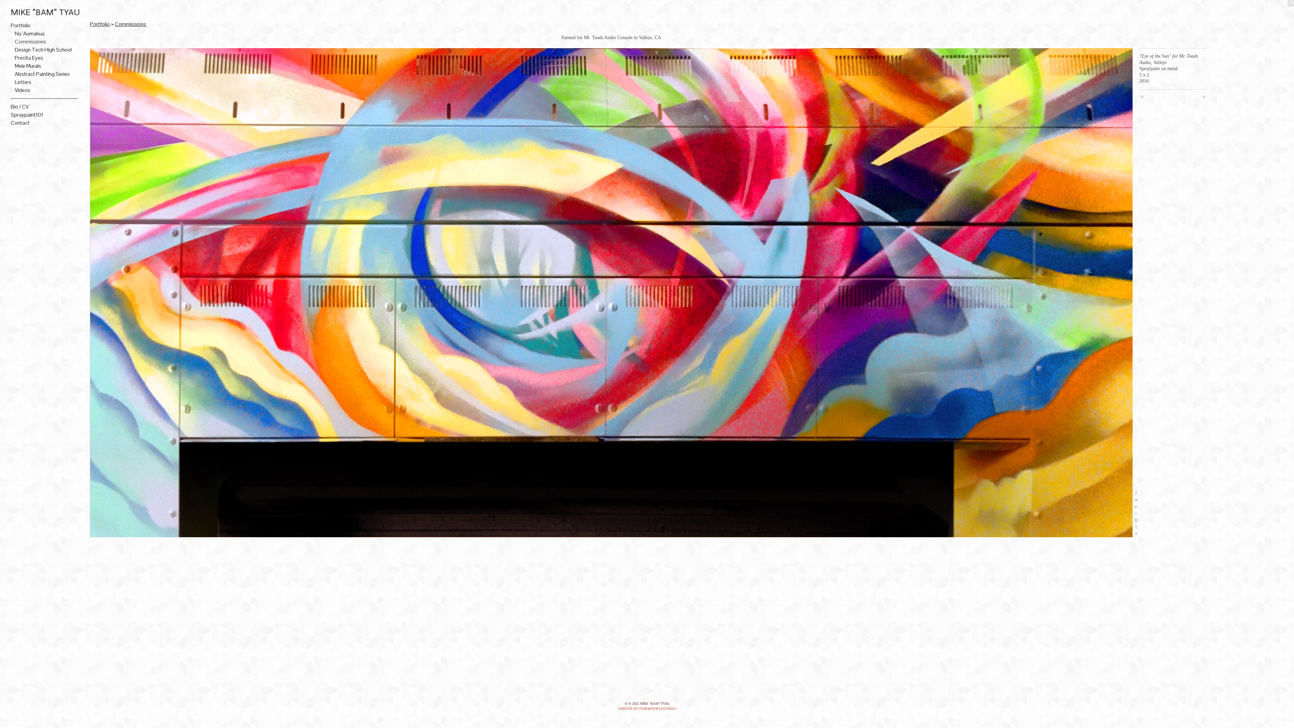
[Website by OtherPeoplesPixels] (1280, 13)
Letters (23, 82)
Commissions (30, 41)
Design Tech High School (43, 49)
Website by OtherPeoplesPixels (647, 708)
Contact (20, 122)
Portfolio (21, 25)
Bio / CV (20, 106)
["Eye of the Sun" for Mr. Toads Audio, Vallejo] (611, 292)
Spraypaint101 (27, 114)
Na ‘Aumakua (29, 33)
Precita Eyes (29, 57)
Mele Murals (28, 65)
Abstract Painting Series (42, 74)
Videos (22, 90)
